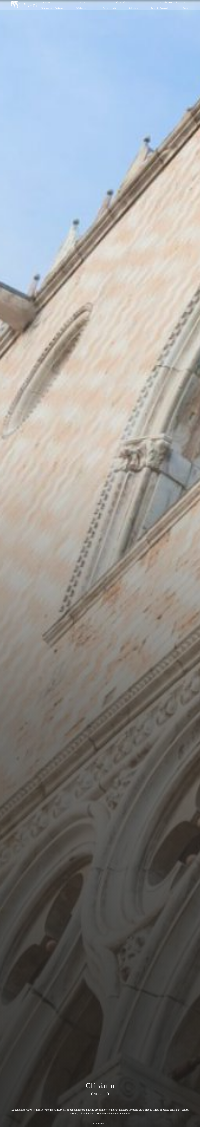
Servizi (83, 2)
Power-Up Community (160, 8)
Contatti (186, 8)
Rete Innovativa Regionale (52, 8)
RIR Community (83, 8)
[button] (177, 2)
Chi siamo (45, 2)
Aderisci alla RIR (123, 2)
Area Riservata (166, 2)
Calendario (133, 8)
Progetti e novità (109, 8)
